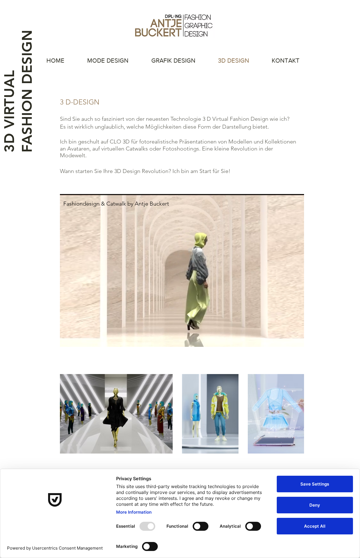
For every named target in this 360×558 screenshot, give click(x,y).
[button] (297, 340)
